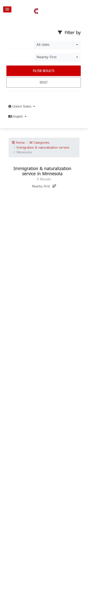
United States (21, 106)
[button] (7, 9)
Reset (44, 82)
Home (20, 143)
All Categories (39, 143)
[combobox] (57, 45)
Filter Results (43, 71)
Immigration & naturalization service (42, 148)
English (18, 116)
